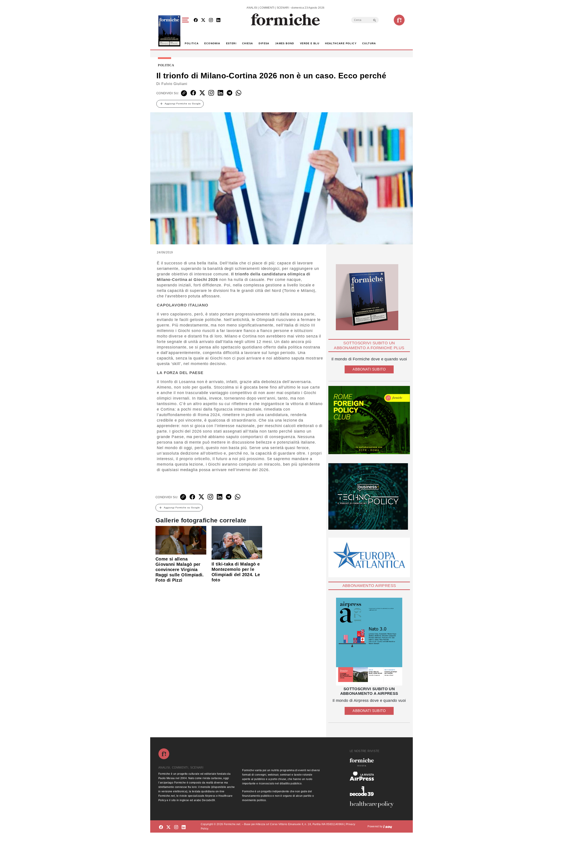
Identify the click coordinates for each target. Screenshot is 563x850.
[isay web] (387, 826)
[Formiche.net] (399, 20)
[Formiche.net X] (203, 20)
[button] (186, 30)
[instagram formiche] (176, 827)
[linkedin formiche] (183, 827)
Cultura (369, 43)
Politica (192, 43)
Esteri (231, 43)
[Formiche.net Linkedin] (218, 20)
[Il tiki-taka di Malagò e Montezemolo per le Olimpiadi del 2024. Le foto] (237, 542)
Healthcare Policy (340, 43)
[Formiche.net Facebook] (195, 20)
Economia (212, 43)
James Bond (284, 43)
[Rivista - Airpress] (373, 776)
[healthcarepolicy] (373, 804)
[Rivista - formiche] (373, 762)
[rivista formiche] (369, 642)
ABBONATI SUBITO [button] (369, 369)
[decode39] (373, 791)
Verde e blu (309, 43)
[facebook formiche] (161, 827)
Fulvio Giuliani (174, 84)
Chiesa (247, 43)
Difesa (264, 43)
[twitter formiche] (168, 827)
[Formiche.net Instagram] (211, 20)
